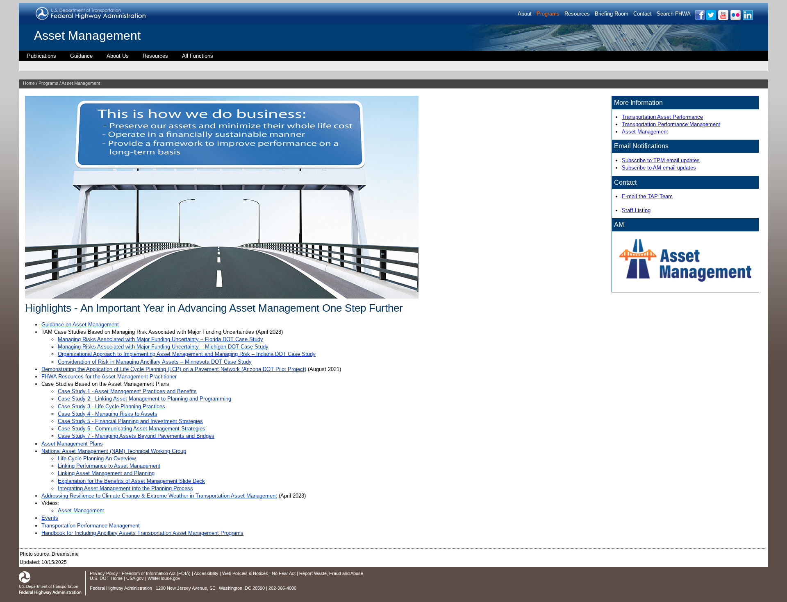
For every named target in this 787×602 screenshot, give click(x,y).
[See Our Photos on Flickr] (735, 18)
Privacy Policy (104, 573)
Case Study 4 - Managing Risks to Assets (107, 414)
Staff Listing (636, 210)
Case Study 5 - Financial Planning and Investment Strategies (130, 421)
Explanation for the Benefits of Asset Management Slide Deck (131, 481)
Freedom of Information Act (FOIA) (156, 573)
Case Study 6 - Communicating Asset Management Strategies (131, 428)
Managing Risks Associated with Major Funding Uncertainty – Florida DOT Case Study (160, 339)
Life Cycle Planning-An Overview (97, 458)
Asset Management (87, 35)
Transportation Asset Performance (662, 117)
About (525, 14)
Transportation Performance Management (90, 526)
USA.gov (135, 578)
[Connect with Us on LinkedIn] (747, 18)
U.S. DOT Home (106, 578)
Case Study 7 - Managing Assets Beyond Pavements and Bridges (136, 436)
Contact (642, 14)
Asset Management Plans (72, 444)
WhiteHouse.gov (164, 578)
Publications (41, 56)
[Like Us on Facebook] (699, 18)
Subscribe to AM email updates (659, 168)
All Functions (197, 56)
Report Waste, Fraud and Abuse (331, 573)
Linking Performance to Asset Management (109, 466)
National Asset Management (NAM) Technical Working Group (113, 451)
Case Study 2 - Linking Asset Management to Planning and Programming (144, 399)
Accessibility (206, 573)
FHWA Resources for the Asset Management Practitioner (109, 376)
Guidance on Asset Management (80, 324)
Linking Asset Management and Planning (106, 473)
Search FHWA (674, 14)
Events (49, 518)
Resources (577, 14)
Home (29, 83)
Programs (548, 14)
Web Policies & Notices (245, 573)
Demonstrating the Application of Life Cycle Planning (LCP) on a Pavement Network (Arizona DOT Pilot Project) (173, 369)
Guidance (81, 56)
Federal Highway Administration (121, 588)
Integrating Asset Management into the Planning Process (125, 488)
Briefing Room (611, 14)
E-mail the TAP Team (647, 196)
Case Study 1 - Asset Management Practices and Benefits (127, 391)
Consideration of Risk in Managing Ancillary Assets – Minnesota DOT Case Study (155, 362)
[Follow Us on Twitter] (710, 18)
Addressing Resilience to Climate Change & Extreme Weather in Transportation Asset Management (159, 496)
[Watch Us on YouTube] (722, 18)
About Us (118, 56)
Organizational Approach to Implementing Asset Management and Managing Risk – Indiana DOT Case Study (187, 354)
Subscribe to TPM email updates (661, 160)
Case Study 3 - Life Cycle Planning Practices (111, 406)
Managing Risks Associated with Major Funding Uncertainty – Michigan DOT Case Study (163, 347)
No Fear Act (284, 573)
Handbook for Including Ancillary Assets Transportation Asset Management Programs (142, 533)
